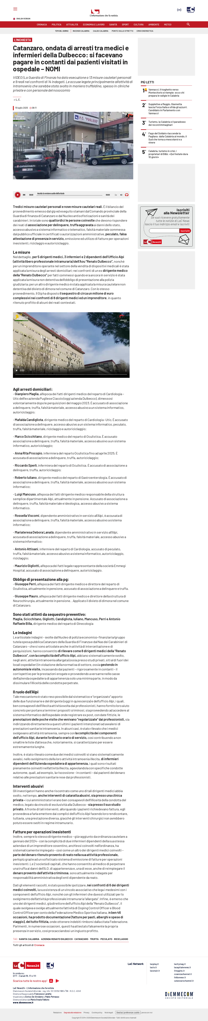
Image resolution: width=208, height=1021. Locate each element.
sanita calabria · (29, 939)
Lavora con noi (146, 1012)
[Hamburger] (14, 9)
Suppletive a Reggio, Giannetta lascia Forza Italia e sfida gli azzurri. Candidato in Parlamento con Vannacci (167, 109)
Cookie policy (97, 1012)
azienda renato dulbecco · (57, 939)
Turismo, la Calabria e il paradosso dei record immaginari (167, 123)
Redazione (57, 1012)
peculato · (106, 939)
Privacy (86, 1012)
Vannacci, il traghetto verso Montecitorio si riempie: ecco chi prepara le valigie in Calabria (166, 92)
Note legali (109, 1012)
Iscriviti (185, 230)
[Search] (188, 24)
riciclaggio (121, 939)
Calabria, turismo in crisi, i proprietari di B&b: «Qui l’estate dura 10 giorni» (168, 153)
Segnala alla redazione (72, 1012)
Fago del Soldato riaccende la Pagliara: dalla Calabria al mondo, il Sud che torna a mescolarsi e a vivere (167, 138)
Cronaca (39, 945)
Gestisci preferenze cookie (127, 1012)
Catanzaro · (81, 939)
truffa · (95, 939)
